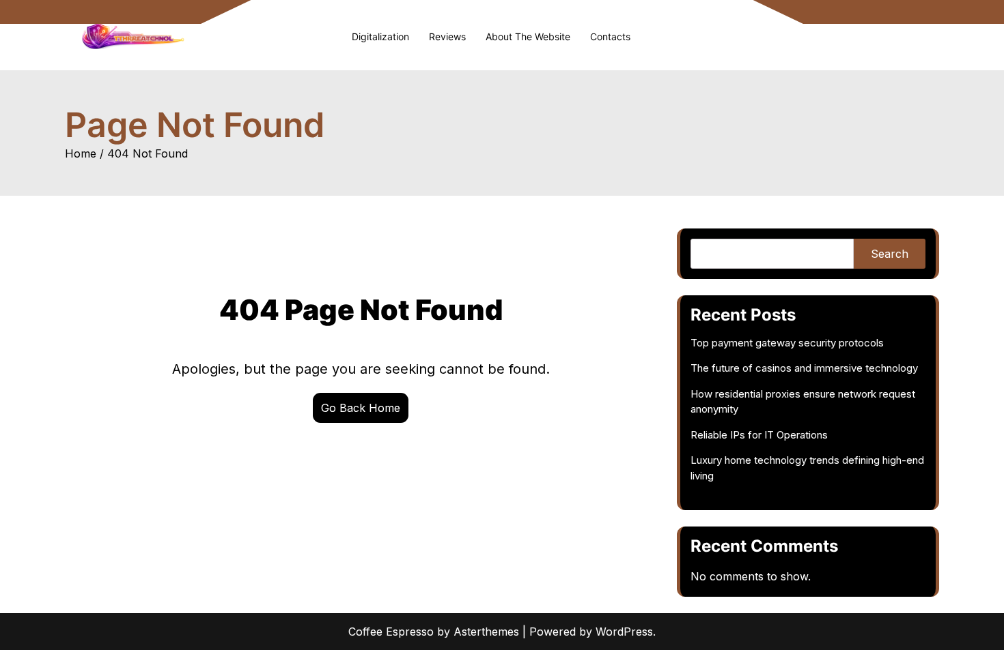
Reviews (447, 36)
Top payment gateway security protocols (787, 342)
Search (889, 254)
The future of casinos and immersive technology (804, 367)
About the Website (528, 36)
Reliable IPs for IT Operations (759, 434)
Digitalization (380, 36)
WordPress (624, 631)
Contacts (610, 36)
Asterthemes (486, 631)
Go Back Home (360, 408)
